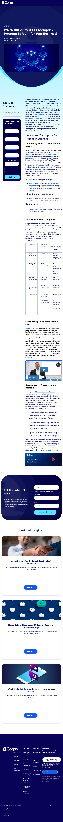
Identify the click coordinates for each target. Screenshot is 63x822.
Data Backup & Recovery (27, 774)
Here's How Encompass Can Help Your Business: (11, 113)
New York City (36, 770)
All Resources (36, 752)
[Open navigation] (60, 3)
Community (16, 760)
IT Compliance (26, 764)
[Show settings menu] (57, 380)
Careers (15, 756)
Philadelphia (36, 774)
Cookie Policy (6, 815)
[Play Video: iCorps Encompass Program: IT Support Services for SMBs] (43, 369)
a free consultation (50, 450)
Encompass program (45, 167)
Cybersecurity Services (27, 786)
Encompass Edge (31, 329)
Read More (30, 587)
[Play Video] (27, 380)
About (14, 752)
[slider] (41, 380)
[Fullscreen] (60, 380)
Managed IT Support (26, 753)
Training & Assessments (27, 792)
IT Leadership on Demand (45, 392)
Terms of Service (7, 812)
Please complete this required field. (43, 491)
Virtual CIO (26, 769)
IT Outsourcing (38, 114)
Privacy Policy (6, 809)
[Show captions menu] (51, 380)
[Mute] (54, 380)
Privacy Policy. (46, 767)
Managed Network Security (26, 780)
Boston (34, 766)
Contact (15, 764)
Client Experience (16, 769)
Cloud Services (25, 758)
